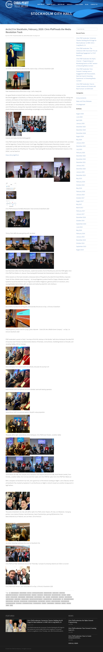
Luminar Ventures (47, 599)
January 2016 (80, 237)
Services (69, 4)
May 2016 (79, 230)
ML (62, 599)
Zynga (11, 605)
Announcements (81, 98)
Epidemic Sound (47, 595)
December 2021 (81, 162)
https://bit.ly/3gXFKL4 (12, 155)
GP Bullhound (14, 597)
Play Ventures (41, 601)
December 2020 (81, 169)
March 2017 (79, 207)
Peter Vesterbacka (32, 601)
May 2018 (79, 188)
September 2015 (81, 246)
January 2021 (80, 165)
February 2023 (80, 152)
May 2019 (79, 178)
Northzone (16, 601)
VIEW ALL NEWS (73, 643)
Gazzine (8, 597)
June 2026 (79, 117)
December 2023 (81, 146)
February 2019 (80, 182)
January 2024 (80, 143)
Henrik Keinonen (29, 597)
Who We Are (61, 4)
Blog (86, 4)
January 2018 (80, 195)
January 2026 (80, 123)
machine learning (57, 599)
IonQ (44, 597)
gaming (68, 595)
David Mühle (40, 595)
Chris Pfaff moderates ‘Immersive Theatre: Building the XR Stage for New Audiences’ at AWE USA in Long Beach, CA (45, 621)
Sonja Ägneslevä (65, 601)
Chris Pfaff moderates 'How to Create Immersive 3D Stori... (79, 637)
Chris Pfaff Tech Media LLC (12, 595)
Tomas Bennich (50, 603)
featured (64, 595)
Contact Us (94, 4)
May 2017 (79, 204)
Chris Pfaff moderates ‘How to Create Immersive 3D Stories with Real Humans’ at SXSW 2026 (86, 86)
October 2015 (80, 243)
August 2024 (80, 136)
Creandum (34, 595)
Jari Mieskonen (54, 597)
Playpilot (48, 601)
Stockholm (18, 603)
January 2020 (80, 172)
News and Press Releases (84, 101)
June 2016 (79, 227)
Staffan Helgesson (10, 603)
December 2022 (81, 156)
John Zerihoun (68, 597)
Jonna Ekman (17, 599)
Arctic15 (29, 592)
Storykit (44, 603)
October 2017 (80, 198)
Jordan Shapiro (25, 599)
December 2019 (81, 175)
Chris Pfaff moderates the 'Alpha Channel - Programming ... (81, 621)
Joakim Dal (61, 597)
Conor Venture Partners (25, 595)
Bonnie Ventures (48, 592)
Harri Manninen (21, 597)
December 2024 (81, 130)
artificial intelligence (37, 592)
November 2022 (81, 159)
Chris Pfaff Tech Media (17, 4)
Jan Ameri (48, 597)
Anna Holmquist (15, 592)
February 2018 (80, 191)
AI (9, 592)
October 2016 (80, 220)
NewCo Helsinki (9, 601)
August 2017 (80, 201)
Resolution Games (56, 601)
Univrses (64, 603)
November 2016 (81, 217)
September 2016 (81, 224)
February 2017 (80, 211)
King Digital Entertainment (36, 599)
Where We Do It (51, 4)
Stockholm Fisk (37, 603)
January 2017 (80, 214)
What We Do (40, 4)
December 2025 (81, 127)
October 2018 (80, 185)
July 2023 (79, 149)
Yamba (7, 605)
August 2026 (80, 114)
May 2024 (79, 140)
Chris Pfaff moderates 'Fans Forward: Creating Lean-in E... (82, 629)
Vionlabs (69, 603)
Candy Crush (55, 592)
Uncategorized (36, 35)
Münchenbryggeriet (68, 599)
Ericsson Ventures (56, 595)
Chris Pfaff (9, 35)
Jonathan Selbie (10, 599)
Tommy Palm (58, 603)
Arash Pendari (23, 592)
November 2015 (81, 240)
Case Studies (79, 4)
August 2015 (80, 250)
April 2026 (79, 120)
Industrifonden (38, 597)
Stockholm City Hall (27, 603)
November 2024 (81, 133)
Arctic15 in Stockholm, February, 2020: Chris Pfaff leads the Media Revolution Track (38, 31)
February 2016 (80, 233)
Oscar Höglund (23, 601)
